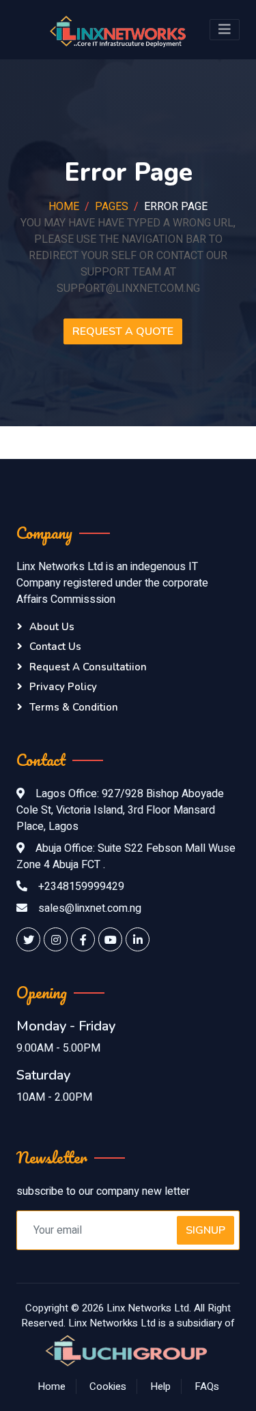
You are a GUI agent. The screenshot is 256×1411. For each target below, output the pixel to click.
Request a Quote (122, 331)
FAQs (207, 1386)
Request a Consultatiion (88, 667)
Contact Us (55, 646)
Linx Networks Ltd (147, 1308)
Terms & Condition (73, 707)
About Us (51, 627)
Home (63, 206)
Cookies (107, 1386)
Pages (111, 206)
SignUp (205, 1230)
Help (160, 1386)
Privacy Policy (63, 687)
